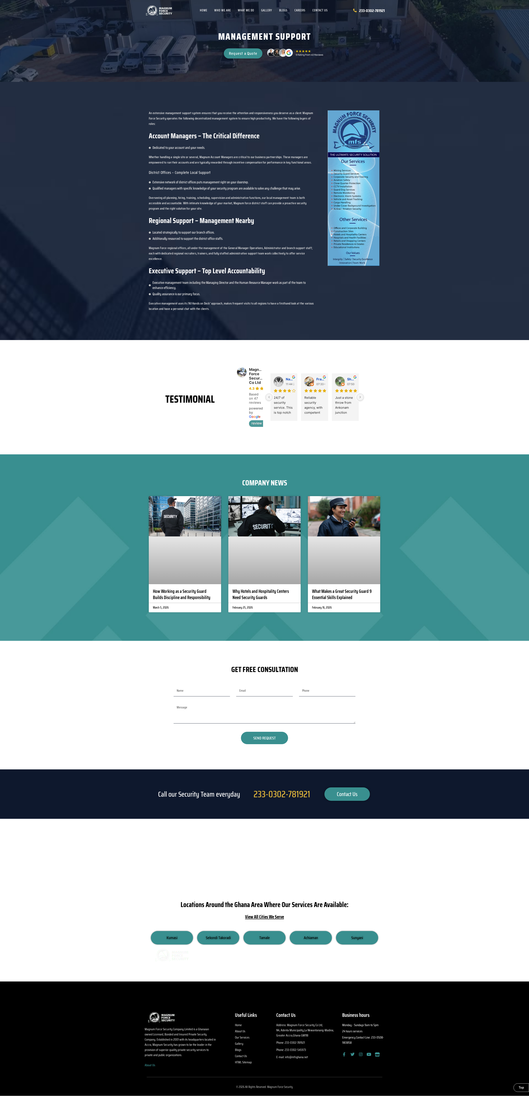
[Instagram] (361, 1054)
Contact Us (320, 10)
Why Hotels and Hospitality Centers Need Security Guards (260, 594)
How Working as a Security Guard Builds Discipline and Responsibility (181, 594)
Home (203, 10)
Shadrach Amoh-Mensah (351, 379)
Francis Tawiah (320, 379)
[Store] (377, 1054)
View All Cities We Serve (264, 916)
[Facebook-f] (344, 1054)
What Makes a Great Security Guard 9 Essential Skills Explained (342, 594)
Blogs (283, 10)
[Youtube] (369, 1054)
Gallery (266, 10)
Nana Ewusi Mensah (290, 379)
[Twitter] (352, 1054)
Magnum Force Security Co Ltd (256, 376)
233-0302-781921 (282, 794)
